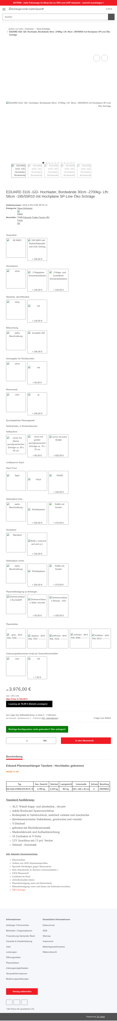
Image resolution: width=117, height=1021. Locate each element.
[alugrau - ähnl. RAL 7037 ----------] (37, 638)
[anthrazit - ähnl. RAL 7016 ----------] (58, 638)
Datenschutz (49, 925)
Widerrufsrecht (50, 952)
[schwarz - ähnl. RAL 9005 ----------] (80, 638)
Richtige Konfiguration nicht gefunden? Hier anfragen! (37, 729)
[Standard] (16, 542)
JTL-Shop (101, 1017)
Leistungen (11, 952)
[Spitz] (16, 481)
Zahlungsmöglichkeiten (17, 968)
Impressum (48, 941)
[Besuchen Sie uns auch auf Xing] (24, 1002)
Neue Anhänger (25, 208)
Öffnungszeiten (13, 957)
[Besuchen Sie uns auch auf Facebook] (9, 1002)
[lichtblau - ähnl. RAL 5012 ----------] (101, 638)
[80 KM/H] (16, 248)
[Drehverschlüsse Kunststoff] (16, 604)
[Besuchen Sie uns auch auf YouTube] (17, 1002)
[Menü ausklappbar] (3, 8)
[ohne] (16, 279)
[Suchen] (111, 17)
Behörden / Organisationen (19, 930)
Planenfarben (12, 963)
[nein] (16, 402)
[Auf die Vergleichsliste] (96, 58)
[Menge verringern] (9, 741)
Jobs (8, 946)
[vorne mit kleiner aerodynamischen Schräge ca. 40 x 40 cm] (16, 444)
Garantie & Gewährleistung (19, 941)
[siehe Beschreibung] (16, 340)
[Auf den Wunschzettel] (104, 58)
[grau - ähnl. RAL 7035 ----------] (16, 638)
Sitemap (47, 936)
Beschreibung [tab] (14, 756)
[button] (89, 9)
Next (93, 171)
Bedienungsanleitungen (17, 979)
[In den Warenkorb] (8, 50)
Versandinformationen (16, 973)
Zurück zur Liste (16, 29)
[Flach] (37, 481)
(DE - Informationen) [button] (50, 718)
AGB (45, 930)
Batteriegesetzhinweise (54, 946)
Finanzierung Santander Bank (20, 936)
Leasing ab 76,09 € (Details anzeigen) (28, 704)
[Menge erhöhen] (52, 741)
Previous (8, 171)
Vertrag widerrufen (22, 991)
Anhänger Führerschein (17, 925)
